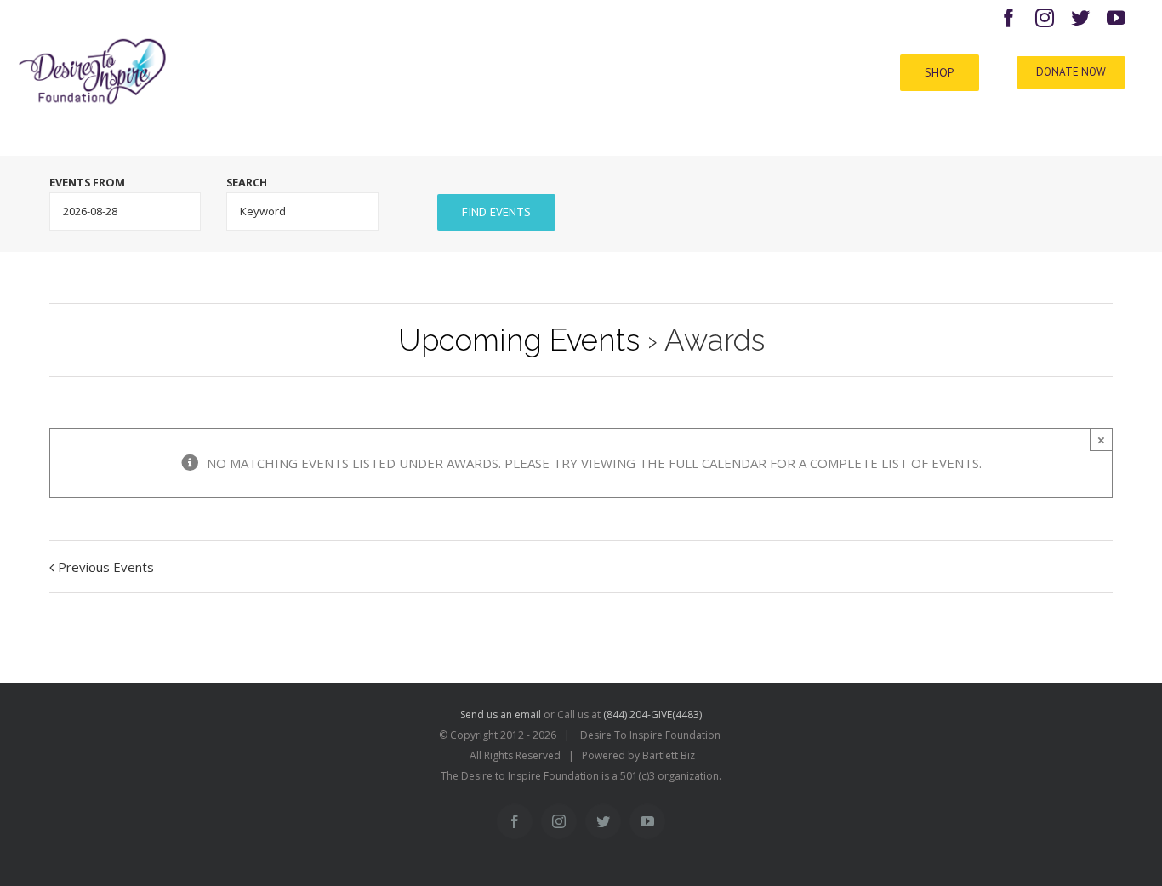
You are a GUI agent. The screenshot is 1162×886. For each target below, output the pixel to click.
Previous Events (106, 566)
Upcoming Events (519, 340)
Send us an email (500, 714)
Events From (87, 182)
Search (246, 182)
